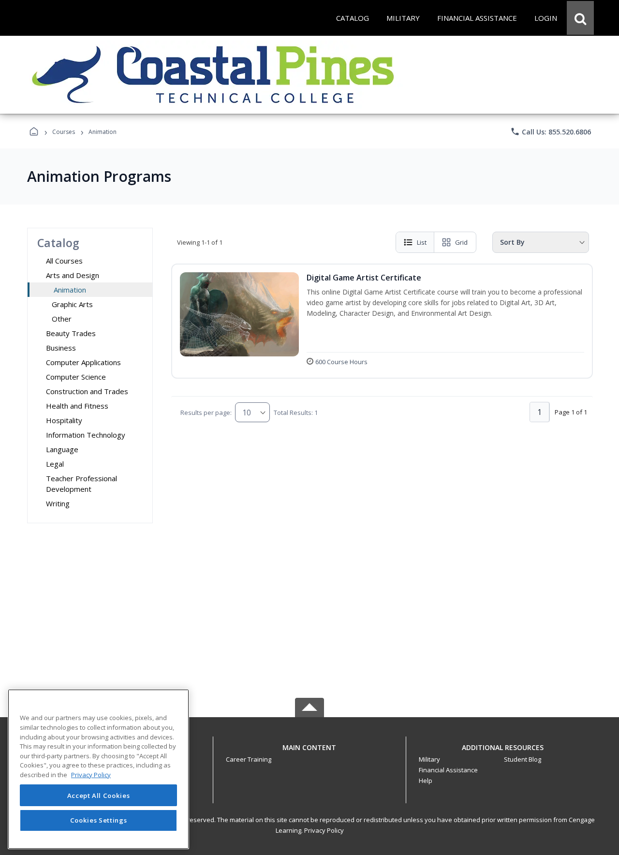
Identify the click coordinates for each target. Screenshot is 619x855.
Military (429, 759)
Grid (461, 242)
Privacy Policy (324, 830)
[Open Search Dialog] (580, 18)
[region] (98, 769)
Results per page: (206, 412)
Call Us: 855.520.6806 (550, 131)
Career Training (248, 759)
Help (425, 780)
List (422, 242)
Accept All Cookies (98, 795)
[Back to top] (309, 752)
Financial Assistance (448, 770)
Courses (63, 132)
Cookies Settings (98, 820)
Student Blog (522, 759)
